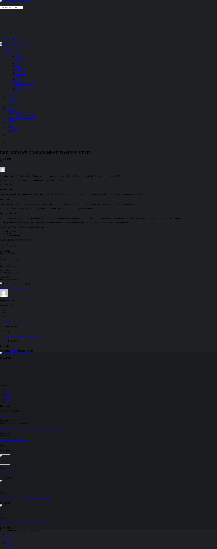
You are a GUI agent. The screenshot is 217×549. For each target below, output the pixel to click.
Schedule (18, 63)
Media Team (15, 120)
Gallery (18, 65)
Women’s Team (16, 68)
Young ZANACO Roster (25, 84)
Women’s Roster (21, 70)
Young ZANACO (17, 81)
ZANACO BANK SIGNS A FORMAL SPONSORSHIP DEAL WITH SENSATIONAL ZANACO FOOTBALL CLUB (34, 428)
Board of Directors (17, 99)
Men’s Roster (20, 56)
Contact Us (14, 104)
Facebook (9, 394)
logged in (14, 351)
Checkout (14, 129)
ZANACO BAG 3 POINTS (13, 321)
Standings (19, 59)
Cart (11, 127)
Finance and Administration (21, 113)
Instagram (9, 399)
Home (7, 50)
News (7, 106)
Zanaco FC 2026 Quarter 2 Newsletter (11, 473)
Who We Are (15, 102)
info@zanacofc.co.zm (13, 39)
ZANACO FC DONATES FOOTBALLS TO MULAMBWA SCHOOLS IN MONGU (25, 523)
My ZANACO (11, 52)
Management (15, 111)
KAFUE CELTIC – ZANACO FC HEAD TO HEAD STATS (23, 336)
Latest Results (20, 61)
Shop (7, 122)
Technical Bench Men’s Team (22, 115)
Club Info (9, 97)
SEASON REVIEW (6, 416)
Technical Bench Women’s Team (23, 118)
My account (14, 131)
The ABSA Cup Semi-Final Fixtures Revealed (13, 441)
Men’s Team (15, 54)
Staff (7, 108)
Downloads (14, 95)
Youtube (8, 401)
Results (8, 539)
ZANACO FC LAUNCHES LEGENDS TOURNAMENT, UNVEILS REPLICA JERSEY (26, 498)
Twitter (8, 397)
